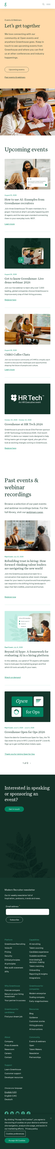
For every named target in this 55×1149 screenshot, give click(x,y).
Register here (10, 300)
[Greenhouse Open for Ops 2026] (27, 708)
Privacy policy (31, 1128)
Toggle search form (43, 4)
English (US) (11, 1092)
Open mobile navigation (48, 4)
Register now (10, 597)
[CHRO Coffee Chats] (27, 331)
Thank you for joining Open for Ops (20, 754)
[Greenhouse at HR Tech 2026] (27, 401)
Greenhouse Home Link (5, 4)
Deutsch (9, 1099)
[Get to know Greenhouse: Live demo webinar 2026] (27, 255)
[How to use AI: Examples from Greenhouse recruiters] (27, 176)
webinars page (34, 512)
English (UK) (11, 1096)
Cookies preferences (15, 1133)
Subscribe (14, 920)
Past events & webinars (15, 77)
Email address (13, 906)
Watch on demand (13, 677)
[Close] (51, 1118)
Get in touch (14, 809)
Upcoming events (17, 69)
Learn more (10, 224)
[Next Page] (30, 763)
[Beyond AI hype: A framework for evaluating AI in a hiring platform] (27, 628)
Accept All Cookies (17, 1140)
